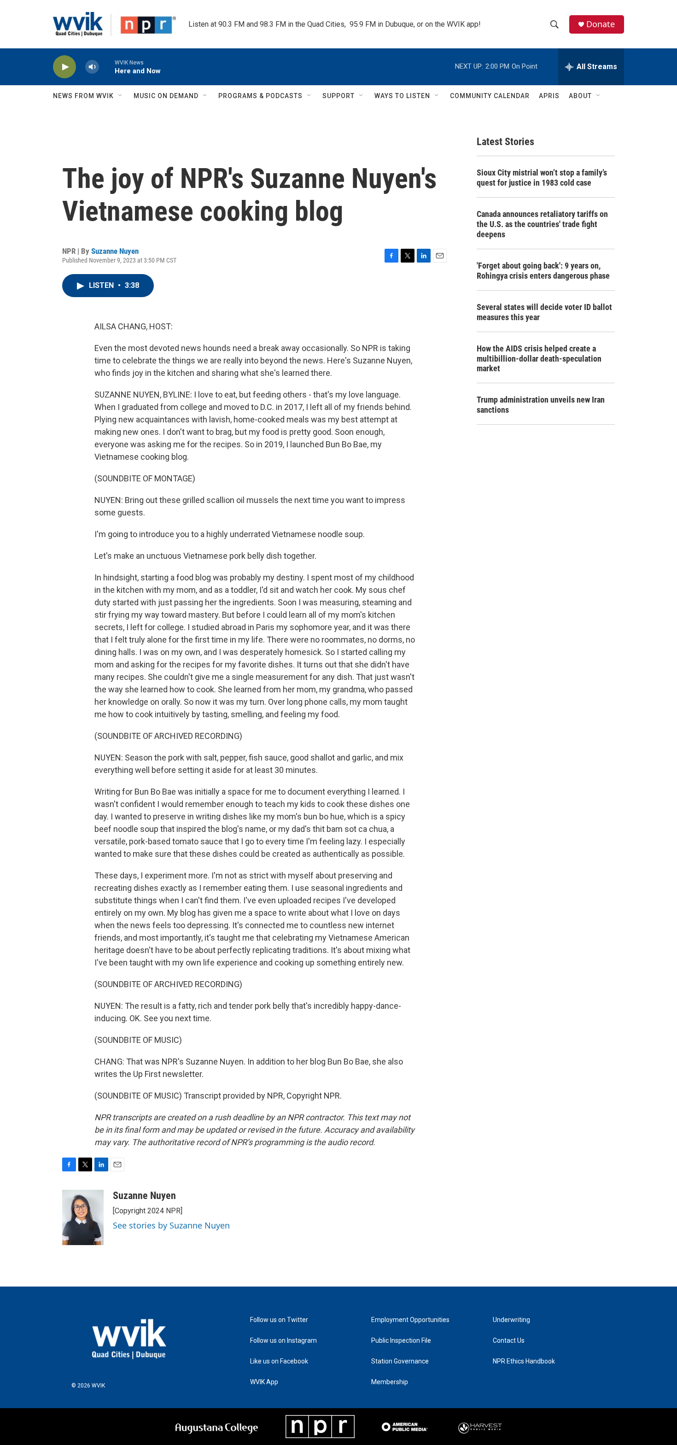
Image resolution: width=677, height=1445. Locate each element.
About (580, 95)
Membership (389, 1382)
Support (338, 95)
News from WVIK (83, 95)
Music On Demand (166, 95)
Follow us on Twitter (279, 1319)
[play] (64, 67)
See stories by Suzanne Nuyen (171, 1225)
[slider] (106, 66)
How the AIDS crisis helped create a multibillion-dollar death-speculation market (539, 359)
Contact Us (509, 1340)
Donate (600, 24)
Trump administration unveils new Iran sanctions (541, 405)
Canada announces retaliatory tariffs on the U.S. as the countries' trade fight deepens (542, 224)
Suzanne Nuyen (115, 251)
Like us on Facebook (279, 1361)
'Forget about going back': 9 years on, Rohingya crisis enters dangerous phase (543, 271)
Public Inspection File (401, 1340)
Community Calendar (490, 95)
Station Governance (400, 1361)
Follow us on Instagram (283, 1340)
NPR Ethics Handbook (524, 1361)
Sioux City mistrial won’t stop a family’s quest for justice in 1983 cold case (542, 177)
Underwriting (511, 1319)
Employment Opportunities (410, 1319)
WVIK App (264, 1382)
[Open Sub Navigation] (120, 95)
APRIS (549, 95)
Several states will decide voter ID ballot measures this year (544, 312)
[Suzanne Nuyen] (83, 1217)
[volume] (92, 67)
